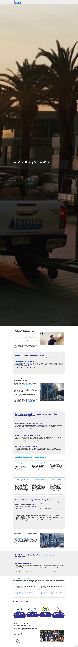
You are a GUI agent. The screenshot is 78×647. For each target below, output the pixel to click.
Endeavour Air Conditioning (19, 344)
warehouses (27, 363)
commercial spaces (19, 363)
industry (31, 363)
